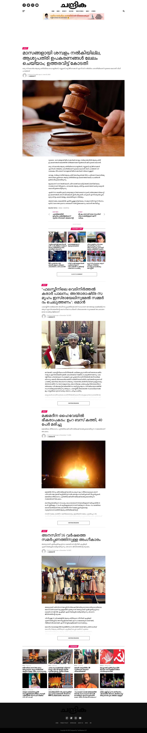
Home (53, 11)
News (58, 11)
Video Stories (79, 11)
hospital (66, 208)
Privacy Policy (64, 723)
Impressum (73, 723)
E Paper (93, 11)
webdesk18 (51, 436)
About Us (80, 723)
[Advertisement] (73, 34)
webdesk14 (51, 317)
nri (90, 723)
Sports (64, 11)
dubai (60, 208)
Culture (71, 11)
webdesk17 (32, 76)
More (87, 11)
